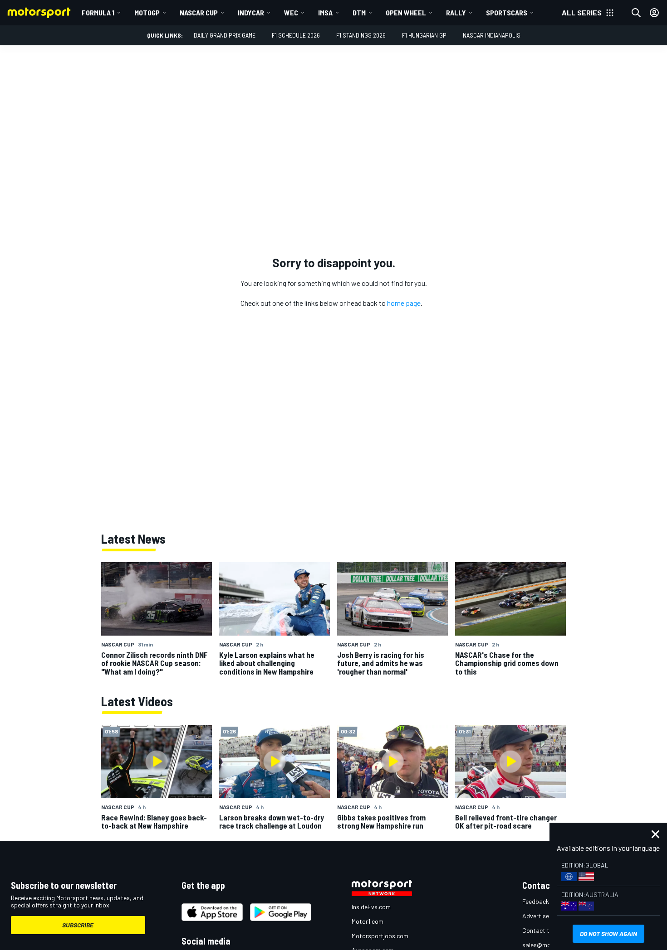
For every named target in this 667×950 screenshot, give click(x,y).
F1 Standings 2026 (361, 35)
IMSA (325, 12)
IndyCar (251, 12)
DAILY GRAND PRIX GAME (224, 35)
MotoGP (147, 12)
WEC (291, 12)
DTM (359, 12)
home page (404, 303)
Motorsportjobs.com (380, 936)
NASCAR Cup (199, 12)
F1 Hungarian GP (424, 35)
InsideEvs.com (371, 907)
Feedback (535, 901)
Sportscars (506, 12)
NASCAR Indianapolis (491, 35)
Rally (456, 12)
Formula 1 (98, 12)
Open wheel (406, 12)
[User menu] (654, 13)
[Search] (636, 13)
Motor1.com (367, 921)
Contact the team (547, 930)
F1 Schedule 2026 (296, 35)
